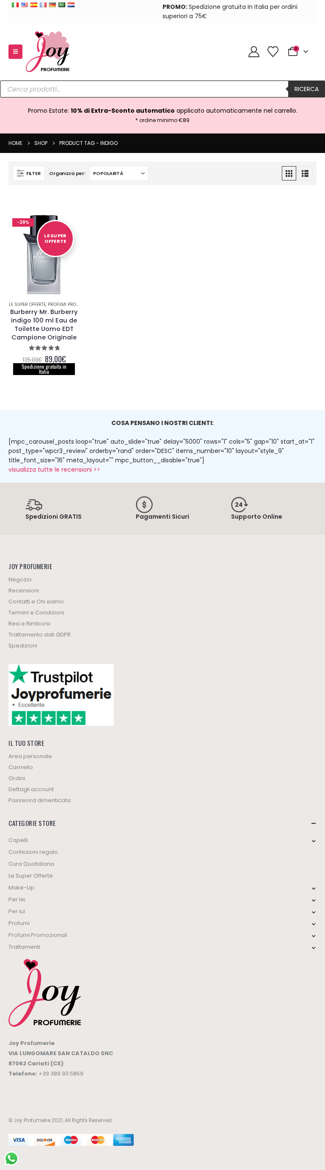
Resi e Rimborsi (29, 624)
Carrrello (20, 767)
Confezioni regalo (33, 852)
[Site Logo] (47, 51)
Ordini (16, 778)
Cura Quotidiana (31, 864)
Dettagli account (31, 789)
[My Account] (253, 51)
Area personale (30, 756)
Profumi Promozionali (73, 304)
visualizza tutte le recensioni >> (54, 469)
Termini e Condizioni (36, 613)
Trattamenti (24, 947)
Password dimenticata (39, 800)
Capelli (18, 840)
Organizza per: (67, 173)
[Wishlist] (272, 51)
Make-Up (21, 888)
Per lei (16, 899)
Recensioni (23, 590)
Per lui (16, 911)
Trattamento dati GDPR (39, 635)
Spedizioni (22, 646)
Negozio (20, 579)
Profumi (19, 923)
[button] (15, 51)
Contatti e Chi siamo (36, 602)
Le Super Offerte (27, 304)
